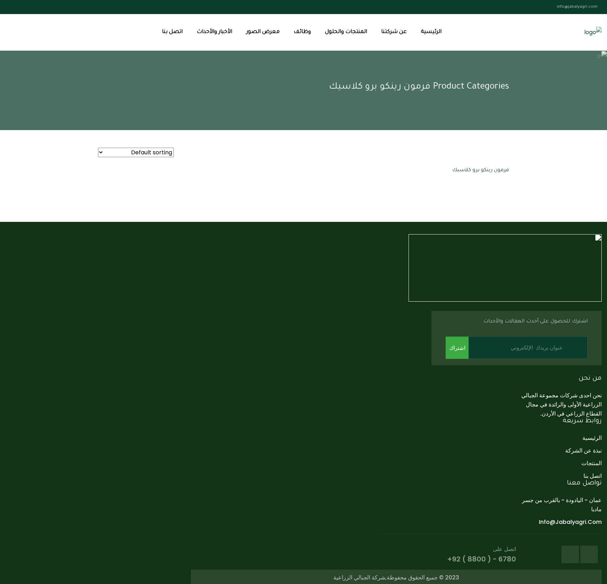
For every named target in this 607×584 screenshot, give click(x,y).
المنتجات (591, 463)
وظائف (302, 32)
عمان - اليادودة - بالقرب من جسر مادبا (562, 504)
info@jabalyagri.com (577, 7)
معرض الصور (263, 32)
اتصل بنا (172, 32)
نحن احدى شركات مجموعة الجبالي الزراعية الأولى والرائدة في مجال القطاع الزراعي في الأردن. (561, 404)
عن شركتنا (394, 32)
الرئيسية (431, 32)
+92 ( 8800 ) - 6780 (481, 559)
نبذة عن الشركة (583, 451)
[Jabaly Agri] (593, 32)
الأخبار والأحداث (214, 32)
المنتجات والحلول (346, 32)
